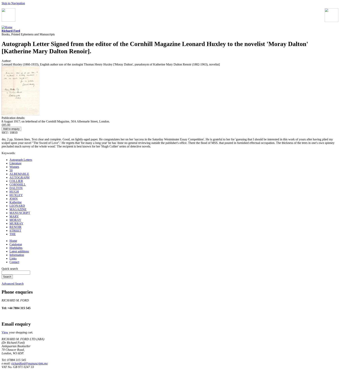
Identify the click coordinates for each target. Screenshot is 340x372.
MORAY (15, 220)
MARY (14, 216)
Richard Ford (11, 30)
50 (11, 170)
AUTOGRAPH (19, 177)
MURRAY (16, 223)
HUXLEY (16, 195)
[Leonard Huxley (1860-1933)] (21, 114)
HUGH (14, 191)
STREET (15, 230)
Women (14, 167)
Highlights (15, 248)
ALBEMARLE (19, 174)
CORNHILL (17, 184)
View (5, 332)
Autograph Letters (20, 159)
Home (13, 240)
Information (16, 255)
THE (12, 234)
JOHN (13, 198)
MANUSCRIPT (19, 213)
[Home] (7, 27)
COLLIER (16, 181)
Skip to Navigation (13, 3)
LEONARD (17, 205)
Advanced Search (13, 283)
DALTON (16, 188)
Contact (14, 262)
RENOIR (15, 227)
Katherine (15, 202)
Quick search (10, 268)
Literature (15, 163)
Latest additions (19, 251)
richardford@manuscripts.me (29, 363)
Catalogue (15, 244)
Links (13, 258)
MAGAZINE (18, 209)
